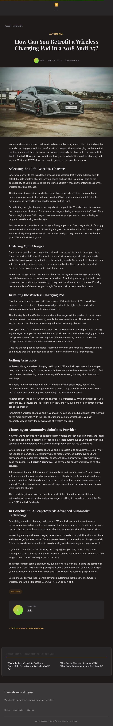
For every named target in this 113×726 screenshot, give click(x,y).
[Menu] (56, 11)
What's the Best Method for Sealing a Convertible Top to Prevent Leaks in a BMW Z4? (29, 666)
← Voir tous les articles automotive (26, 628)
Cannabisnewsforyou (18, 692)
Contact (30, 710)
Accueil (8, 26)
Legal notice (18, 710)
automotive (18, 26)
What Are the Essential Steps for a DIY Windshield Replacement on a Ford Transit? (81, 664)
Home (7, 710)
